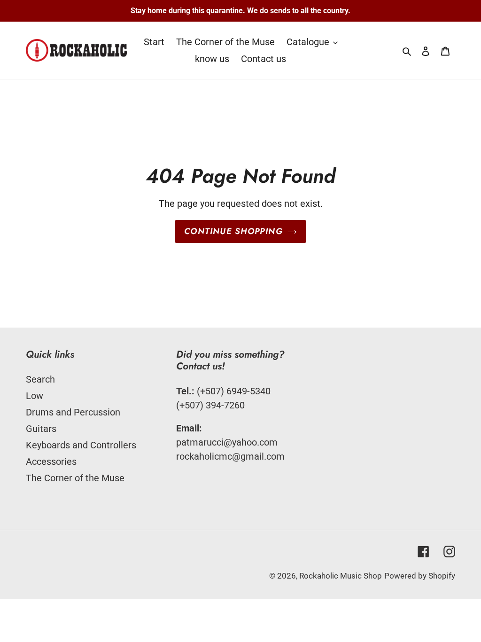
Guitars (41, 428)
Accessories (51, 461)
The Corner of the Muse (75, 478)
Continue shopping (233, 231)
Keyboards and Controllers (81, 445)
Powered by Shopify (419, 575)
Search (40, 379)
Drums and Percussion (73, 412)
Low (34, 395)
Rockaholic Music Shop (340, 575)
